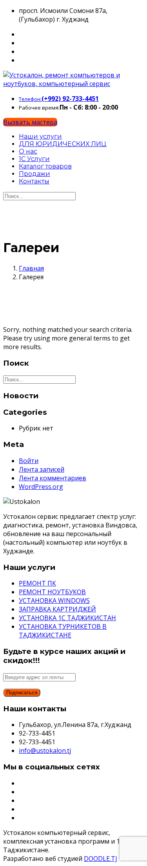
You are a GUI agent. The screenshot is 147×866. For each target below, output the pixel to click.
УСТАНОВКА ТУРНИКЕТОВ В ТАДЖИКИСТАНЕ (63, 630)
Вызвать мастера (30, 122)
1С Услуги (34, 159)
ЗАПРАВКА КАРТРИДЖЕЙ (57, 609)
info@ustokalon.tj (45, 750)
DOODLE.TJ (100, 858)
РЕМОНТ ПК (37, 583)
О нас (28, 151)
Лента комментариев (52, 478)
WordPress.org (41, 486)
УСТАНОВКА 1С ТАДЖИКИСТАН (67, 617)
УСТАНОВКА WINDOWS (54, 600)
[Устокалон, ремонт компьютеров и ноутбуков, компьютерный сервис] (73, 83)
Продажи (34, 174)
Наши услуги (40, 136)
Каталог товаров (45, 166)
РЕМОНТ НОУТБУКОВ (52, 592)
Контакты (34, 181)
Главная (31, 268)
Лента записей (41, 469)
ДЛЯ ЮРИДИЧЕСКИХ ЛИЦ (62, 144)
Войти (28, 460)
